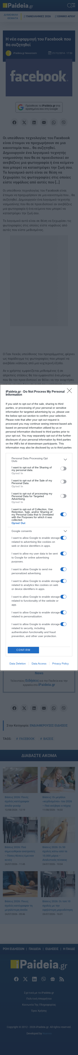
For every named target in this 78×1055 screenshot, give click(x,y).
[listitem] (39, 459)
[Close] (70, 391)
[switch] (63, 468)
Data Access (39, 663)
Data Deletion (17, 663)
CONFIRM (23, 650)
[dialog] (39, 527)
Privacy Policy (60, 663)
